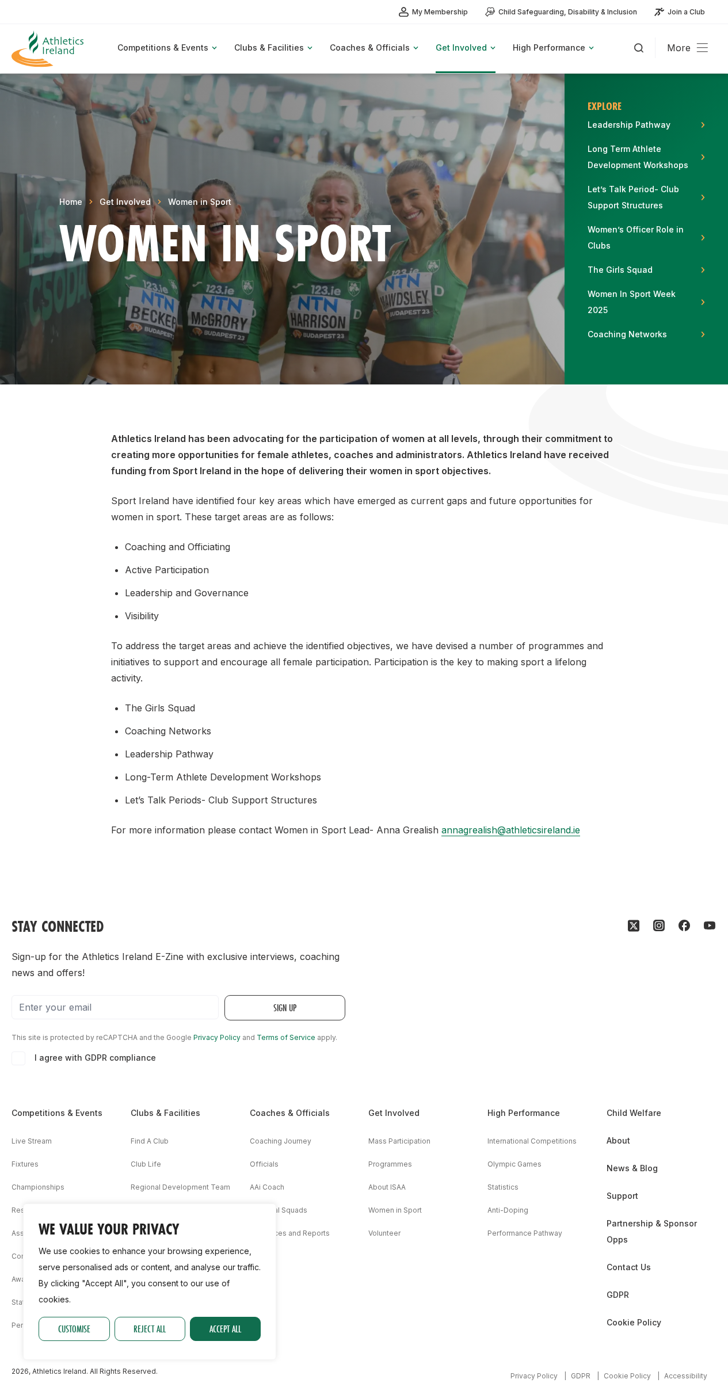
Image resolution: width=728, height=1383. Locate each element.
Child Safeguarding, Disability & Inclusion (567, 11)
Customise (74, 1328)
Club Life (146, 1164)
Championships (38, 1187)
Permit (22, 1325)
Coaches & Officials (290, 1113)
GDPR (618, 1295)
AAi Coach (267, 1187)
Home (70, 202)
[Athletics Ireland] (49, 48)
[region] (149, 1281)
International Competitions (532, 1141)
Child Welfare (634, 1113)
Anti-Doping (507, 1210)
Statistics (503, 1187)
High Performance (523, 1113)
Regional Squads (278, 1210)
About (618, 1140)
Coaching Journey (280, 1141)
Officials (264, 1164)
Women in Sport (199, 202)
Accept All (225, 1328)
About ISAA (387, 1187)
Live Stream (32, 1141)
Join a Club (686, 11)
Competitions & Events (57, 1113)
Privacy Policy (217, 1037)
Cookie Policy (634, 1322)
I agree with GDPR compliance (95, 1057)
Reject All (150, 1328)
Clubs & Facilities (165, 1113)
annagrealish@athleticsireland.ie (510, 830)
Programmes (390, 1164)
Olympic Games (514, 1164)
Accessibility (685, 1375)
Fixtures (25, 1164)
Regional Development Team (180, 1187)
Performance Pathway (524, 1233)
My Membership (440, 11)
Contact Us (629, 1267)
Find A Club (150, 1141)
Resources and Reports (290, 1233)
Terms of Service (286, 1037)
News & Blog (632, 1168)
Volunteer (384, 1233)
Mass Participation (399, 1141)
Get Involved (125, 202)
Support (622, 1196)
